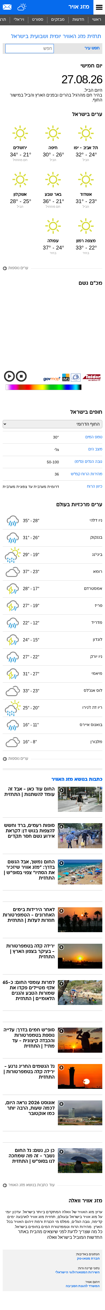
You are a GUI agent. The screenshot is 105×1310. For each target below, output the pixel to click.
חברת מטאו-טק (88, 1258)
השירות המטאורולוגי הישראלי (77, 1272)
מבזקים (58, 20)
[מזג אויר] (22, 7)
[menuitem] (78, 20)
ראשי (96, 20)
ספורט (37, 20)
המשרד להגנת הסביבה (83, 1286)
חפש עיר (92, 48)
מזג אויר (78, 7)
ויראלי (19, 20)
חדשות (78, 20)
